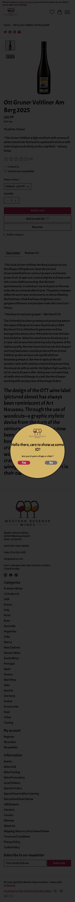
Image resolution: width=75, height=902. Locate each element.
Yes (24, 463)
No (51, 463)
